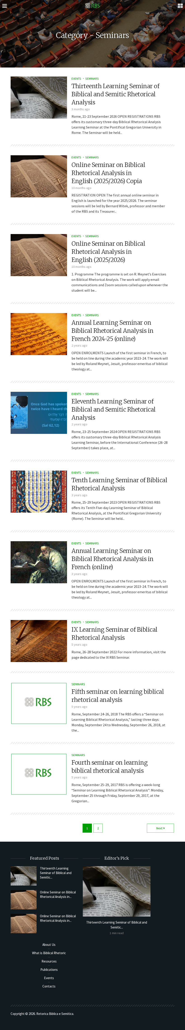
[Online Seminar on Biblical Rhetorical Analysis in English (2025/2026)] (39, 254)
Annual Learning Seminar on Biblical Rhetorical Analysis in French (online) (113, 559)
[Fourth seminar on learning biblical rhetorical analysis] (39, 773)
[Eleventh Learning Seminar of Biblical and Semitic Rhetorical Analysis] (39, 412)
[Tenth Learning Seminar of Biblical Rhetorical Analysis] (39, 491)
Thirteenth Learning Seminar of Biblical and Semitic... (56, 872)
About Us (49, 944)
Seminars (92, 79)
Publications (49, 969)
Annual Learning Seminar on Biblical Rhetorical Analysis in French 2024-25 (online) (113, 331)
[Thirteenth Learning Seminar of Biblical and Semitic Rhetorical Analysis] (39, 97)
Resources (49, 961)
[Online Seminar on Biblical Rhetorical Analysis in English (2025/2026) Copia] (39, 176)
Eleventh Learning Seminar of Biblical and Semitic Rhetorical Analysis (114, 409)
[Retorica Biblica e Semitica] (92, 5)
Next (159, 828)
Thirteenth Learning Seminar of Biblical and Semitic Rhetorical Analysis (115, 94)
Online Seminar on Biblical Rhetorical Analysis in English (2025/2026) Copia (108, 173)
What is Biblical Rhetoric (49, 953)
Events (76, 79)
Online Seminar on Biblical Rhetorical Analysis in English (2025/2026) (108, 252)
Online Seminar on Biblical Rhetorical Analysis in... (58, 894)
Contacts (49, 986)
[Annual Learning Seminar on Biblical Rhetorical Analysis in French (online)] (39, 562)
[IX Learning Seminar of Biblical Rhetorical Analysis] (39, 640)
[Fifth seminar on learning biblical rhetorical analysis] (39, 703)
